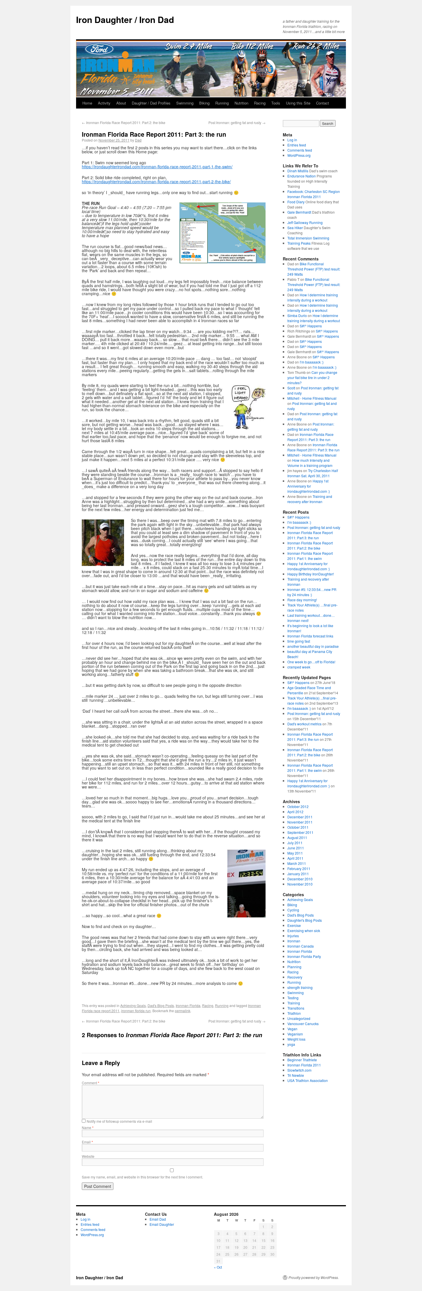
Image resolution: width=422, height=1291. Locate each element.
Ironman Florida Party (304, 956)
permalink (182, 1010)
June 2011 (295, 847)
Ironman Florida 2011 (304, 1064)
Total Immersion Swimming (308, 237)
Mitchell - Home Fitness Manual (311, 398)
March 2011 (296, 863)
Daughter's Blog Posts (304, 920)
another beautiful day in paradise (313, 646)
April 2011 (295, 858)
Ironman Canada (300, 946)
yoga (291, 1044)
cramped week (298, 666)
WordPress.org (299, 155)
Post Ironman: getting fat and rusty (237, 122)
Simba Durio (297, 315)
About (121, 103)
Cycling (293, 909)
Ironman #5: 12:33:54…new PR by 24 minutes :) (311, 592)
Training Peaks (299, 243)
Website (88, 1156)
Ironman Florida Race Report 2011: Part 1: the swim (310, 556)
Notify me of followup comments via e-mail (119, 1121)
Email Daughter (162, 1224)
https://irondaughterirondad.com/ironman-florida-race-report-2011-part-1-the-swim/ (157, 166)
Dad (138, 140)
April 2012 (295, 811)
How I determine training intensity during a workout (312, 297)
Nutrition (241, 103)
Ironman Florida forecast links (310, 635)
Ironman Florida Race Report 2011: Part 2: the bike (123, 122)
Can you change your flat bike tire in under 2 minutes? (312, 377)
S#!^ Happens (311, 325)
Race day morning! (302, 599)
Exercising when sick (303, 930)
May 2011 (295, 853)
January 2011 (298, 873)
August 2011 (297, 837)
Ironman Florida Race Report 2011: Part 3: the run (310, 437)
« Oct (218, 1267)
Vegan (292, 1028)
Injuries (293, 935)
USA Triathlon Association (307, 1080)
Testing (293, 997)
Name (88, 1127)
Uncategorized (298, 1018)
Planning (294, 966)
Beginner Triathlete (302, 1059)
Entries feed (296, 144)
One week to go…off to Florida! (311, 661)
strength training (300, 987)
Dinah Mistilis (297, 170)
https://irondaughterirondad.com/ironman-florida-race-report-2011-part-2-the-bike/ (156, 181)
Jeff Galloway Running (305, 222)
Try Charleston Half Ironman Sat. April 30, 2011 (312, 473)
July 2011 (295, 842)
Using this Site (298, 103)
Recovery (294, 977)
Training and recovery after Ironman (309, 499)
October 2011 (298, 827)
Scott (291, 387)
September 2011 (300, 832)
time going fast (298, 641)
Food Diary (296, 201)
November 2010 (300, 884)
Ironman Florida (188, 1005)
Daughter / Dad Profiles (151, 103)
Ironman (293, 940)
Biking (204, 103)
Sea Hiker (295, 227)
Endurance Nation (301, 175)
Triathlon (294, 1013)
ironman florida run (136, 1010)
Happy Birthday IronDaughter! (310, 573)
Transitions (295, 1008)
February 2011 (298, 868)
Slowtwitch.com (299, 1070)
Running (222, 103)
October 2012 (298, 806)
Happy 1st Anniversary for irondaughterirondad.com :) (308, 486)
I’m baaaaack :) (312, 362)
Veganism (295, 1033)
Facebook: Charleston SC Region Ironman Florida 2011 (313, 194)
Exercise (294, 925)
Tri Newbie (295, 1075)
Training (293, 1002)
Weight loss (296, 1039)
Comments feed (299, 150)
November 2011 (300, 822)
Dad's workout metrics (304, 723)
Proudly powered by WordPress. (314, 1277)
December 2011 (300, 816)
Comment (90, 1082)
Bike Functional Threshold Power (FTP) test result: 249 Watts (313, 269)
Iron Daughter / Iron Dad (125, 19)
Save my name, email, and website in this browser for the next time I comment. (142, 1176)
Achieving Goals (133, 1005)
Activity (104, 103)
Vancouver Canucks (303, 1023)
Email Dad (158, 1219)
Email (87, 1141)
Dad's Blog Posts (161, 1005)
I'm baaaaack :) (299, 708)
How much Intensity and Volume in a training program (309, 463)
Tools (275, 103)
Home (87, 103)
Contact (322, 103)
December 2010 (300, 878)
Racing (260, 103)
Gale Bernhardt (299, 212)
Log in (292, 139)
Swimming (184, 103)
